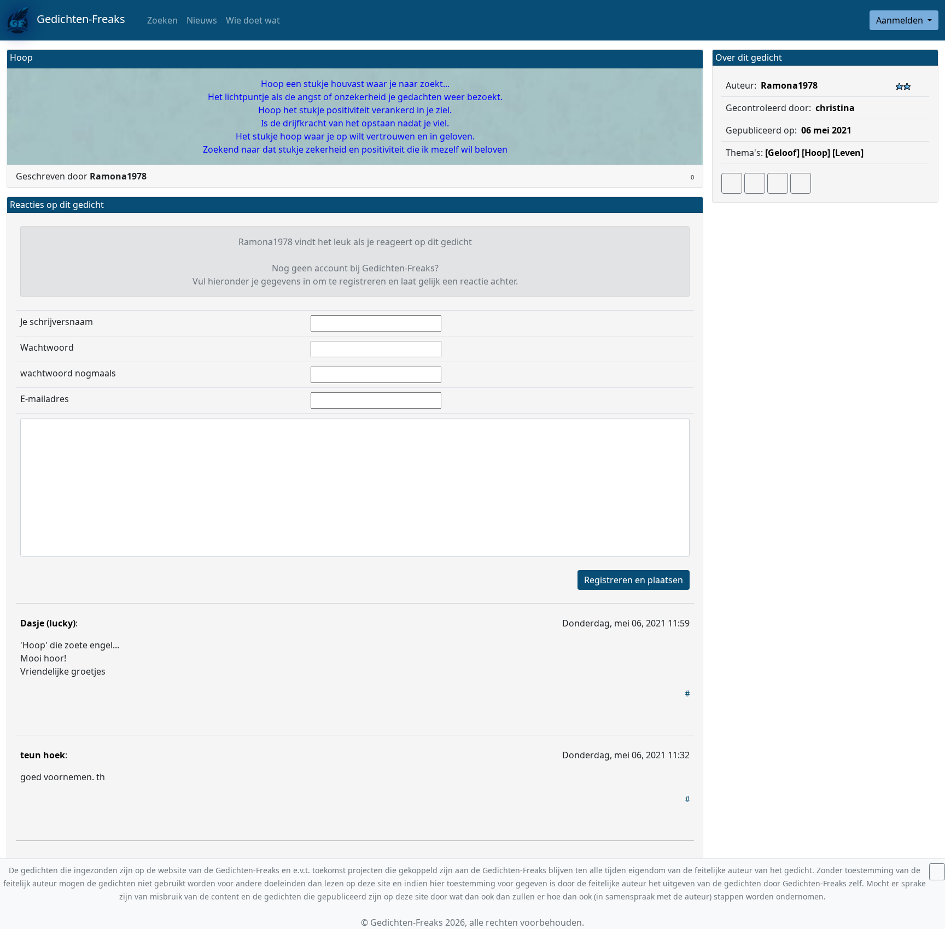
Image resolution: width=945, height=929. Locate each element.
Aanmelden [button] (900, 20)
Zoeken (161, 20)
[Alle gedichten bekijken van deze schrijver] (777, 183)
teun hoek (42, 755)
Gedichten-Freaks (76, 18)
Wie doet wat (253, 20)
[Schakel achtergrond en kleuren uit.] (690, 59)
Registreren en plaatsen (633, 580)
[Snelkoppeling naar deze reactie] (687, 693)
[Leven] (848, 153)
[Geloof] (782, 153)
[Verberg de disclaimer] (937, 871)
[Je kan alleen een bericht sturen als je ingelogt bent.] (800, 183)
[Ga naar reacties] (731, 183)
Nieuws (201, 20)
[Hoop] (816, 153)
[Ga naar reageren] (754, 183)
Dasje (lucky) (47, 623)
